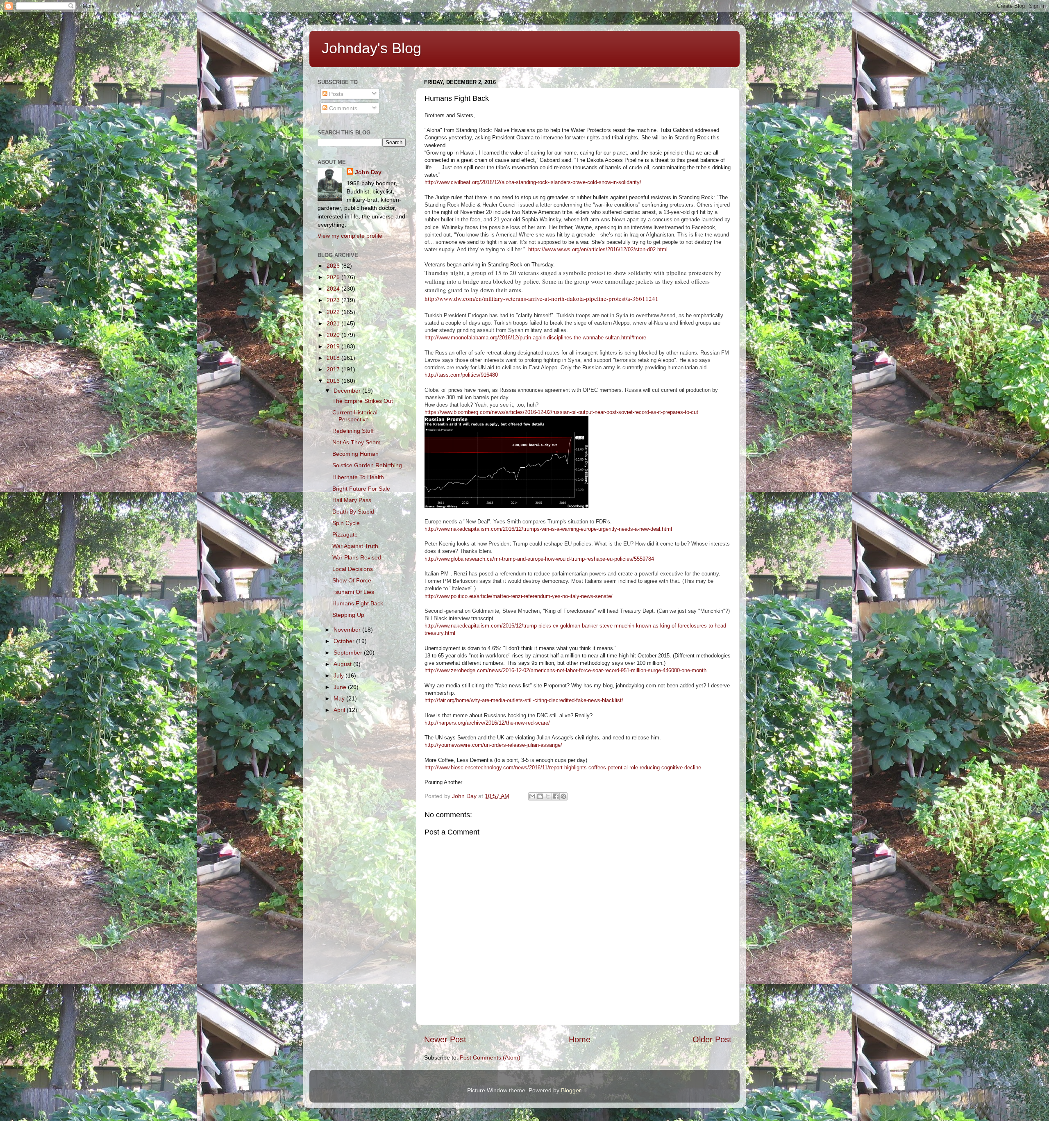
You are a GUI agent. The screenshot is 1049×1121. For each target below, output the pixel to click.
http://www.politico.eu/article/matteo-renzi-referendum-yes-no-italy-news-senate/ (519, 596)
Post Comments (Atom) (490, 1057)
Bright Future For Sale (361, 488)
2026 (334, 265)
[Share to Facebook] (556, 796)
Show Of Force (351, 580)
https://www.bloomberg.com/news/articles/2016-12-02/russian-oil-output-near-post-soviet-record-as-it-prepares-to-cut (561, 412)
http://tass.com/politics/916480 (461, 375)
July (339, 675)
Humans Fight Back (357, 603)
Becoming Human (355, 453)
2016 (334, 380)
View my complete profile (350, 235)
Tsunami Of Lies (353, 592)
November (348, 629)
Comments (342, 108)
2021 (334, 323)
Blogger (571, 1090)
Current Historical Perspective (354, 416)
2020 (334, 335)
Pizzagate (345, 534)
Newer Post (445, 1039)
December (348, 390)
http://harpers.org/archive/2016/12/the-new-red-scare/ (487, 723)
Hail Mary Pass (351, 500)
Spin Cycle (346, 523)
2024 (334, 288)
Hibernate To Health (358, 477)
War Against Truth (355, 546)
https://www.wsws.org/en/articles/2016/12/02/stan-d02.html (598, 249)
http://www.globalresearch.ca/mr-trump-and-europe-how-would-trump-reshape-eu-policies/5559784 (539, 559)
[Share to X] (548, 796)
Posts (335, 94)
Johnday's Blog (371, 48)
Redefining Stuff (353, 430)
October (345, 641)
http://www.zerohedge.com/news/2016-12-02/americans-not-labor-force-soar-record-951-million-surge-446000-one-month (565, 670)
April (340, 710)
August (343, 664)
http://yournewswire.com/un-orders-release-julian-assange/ (493, 745)
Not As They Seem (356, 442)
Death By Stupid (353, 511)
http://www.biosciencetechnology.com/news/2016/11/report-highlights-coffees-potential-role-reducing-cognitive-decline (563, 767)
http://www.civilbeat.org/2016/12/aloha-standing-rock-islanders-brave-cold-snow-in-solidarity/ (533, 182)
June (341, 687)
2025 (334, 277)
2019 (334, 346)
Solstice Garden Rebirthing (367, 465)
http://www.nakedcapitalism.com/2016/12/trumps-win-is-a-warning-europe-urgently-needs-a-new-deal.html (548, 529)
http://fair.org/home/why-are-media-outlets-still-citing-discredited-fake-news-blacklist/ (524, 700)
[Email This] (532, 796)
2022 (334, 312)
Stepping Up (348, 615)
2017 (334, 369)
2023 (334, 300)
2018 (334, 358)
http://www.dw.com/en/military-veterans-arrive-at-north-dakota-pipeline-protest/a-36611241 (541, 298)
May (340, 698)
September (349, 652)
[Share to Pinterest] (563, 796)
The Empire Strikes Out (362, 401)
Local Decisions (352, 569)
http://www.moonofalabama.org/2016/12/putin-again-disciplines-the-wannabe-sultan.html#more (535, 337)
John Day (368, 172)
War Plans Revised (356, 557)
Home (579, 1039)
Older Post (712, 1039)
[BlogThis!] (540, 796)
